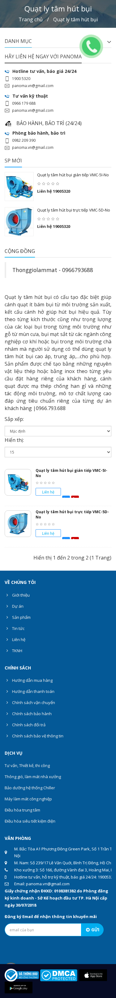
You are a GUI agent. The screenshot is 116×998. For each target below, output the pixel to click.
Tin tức (17, 628)
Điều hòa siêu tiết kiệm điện (30, 821)
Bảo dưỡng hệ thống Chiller (30, 787)
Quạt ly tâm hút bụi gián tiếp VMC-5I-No (73, 175)
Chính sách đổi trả (28, 725)
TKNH (16, 650)
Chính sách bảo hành (31, 713)
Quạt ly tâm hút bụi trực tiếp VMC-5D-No (73, 210)
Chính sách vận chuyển (33, 702)
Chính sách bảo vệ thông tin (37, 736)
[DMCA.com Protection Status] (58, 975)
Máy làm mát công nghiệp (28, 799)
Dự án (17, 606)
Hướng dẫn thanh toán (32, 691)
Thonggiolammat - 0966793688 (52, 270)
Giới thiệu (20, 595)
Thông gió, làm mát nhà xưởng (33, 776)
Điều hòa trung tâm (22, 810)
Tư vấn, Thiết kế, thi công (27, 765)
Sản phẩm (21, 617)
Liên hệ (18, 639)
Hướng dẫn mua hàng (32, 680)
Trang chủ (31, 19)
